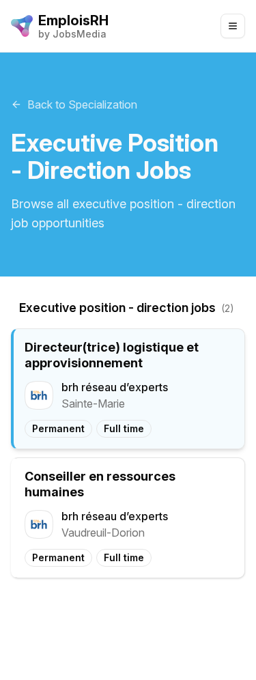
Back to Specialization (82, 104)
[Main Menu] (233, 26)
